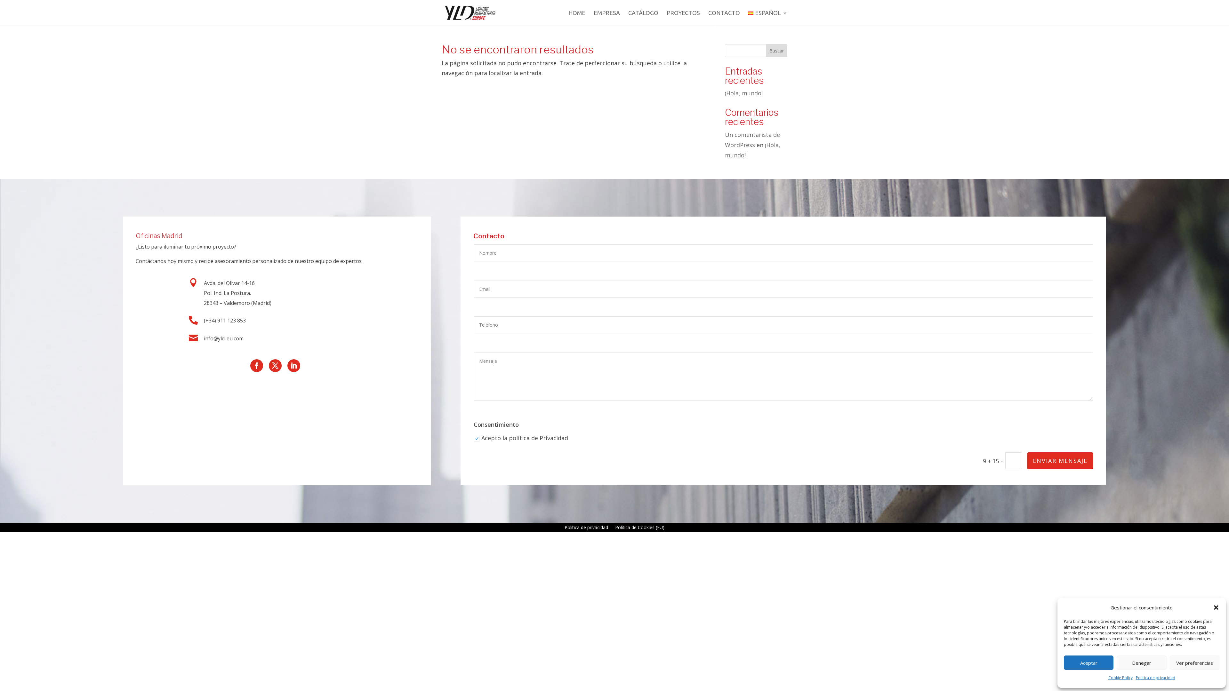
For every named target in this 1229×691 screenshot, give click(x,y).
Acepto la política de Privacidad (524, 438)
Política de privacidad (1155, 677)
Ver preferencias (1194, 663)
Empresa (607, 13)
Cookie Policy (1120, 677)
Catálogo (643, 13)
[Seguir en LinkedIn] (293, 365)
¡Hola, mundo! (744, 93)
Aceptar (1088, 663)
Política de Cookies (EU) (639, 527)
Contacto (724, 13)
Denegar (1141, 663)
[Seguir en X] (275, 365)
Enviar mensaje (1060, 461)
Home (576, 13)
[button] (1216, 607)
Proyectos (683, 13)
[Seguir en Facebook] (256, 365)
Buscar (776, 51)
